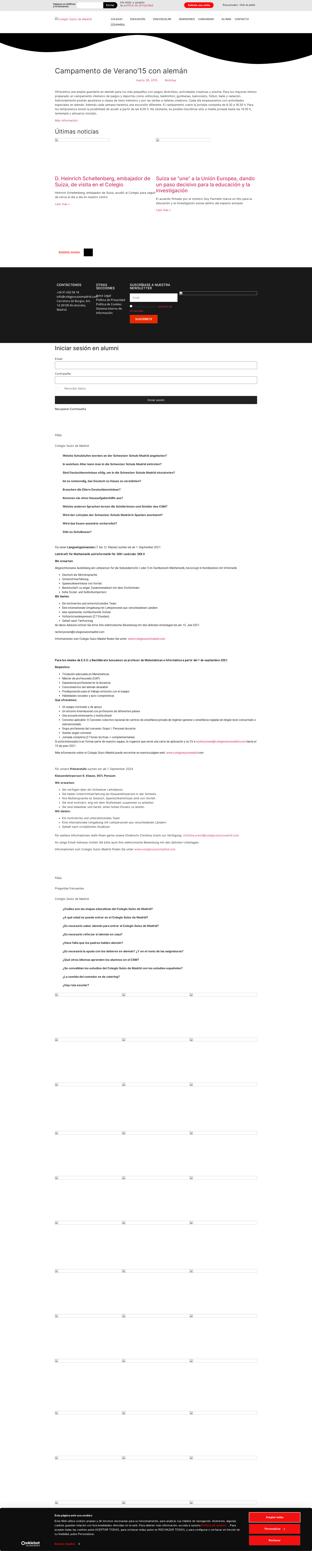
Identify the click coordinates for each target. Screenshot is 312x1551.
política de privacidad (138, 5)
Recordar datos (75, 388)
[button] (118, 19)
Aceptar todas (274, 1517)
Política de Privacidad (110, 300)
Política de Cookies (109, 304)
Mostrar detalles (65, 1543)
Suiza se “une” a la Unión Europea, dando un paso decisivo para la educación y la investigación (205, 184)
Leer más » (62, 204)
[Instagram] (68, 320)
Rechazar (275, 1540)
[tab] (156, 455)
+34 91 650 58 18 (68, 292)
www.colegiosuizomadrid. (182, 752)
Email (58, 358)
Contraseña (63, 373)
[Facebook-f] (59, 320)
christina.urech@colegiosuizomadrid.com (211, 835)
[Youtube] (77, 320)
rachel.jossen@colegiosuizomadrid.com (221, 741)
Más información (66, 120)
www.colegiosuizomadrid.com (146, 639)
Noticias (170, 80)
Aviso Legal (103, 296)
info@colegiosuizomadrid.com (77, 297)
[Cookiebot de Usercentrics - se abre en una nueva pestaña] (30, 1544)
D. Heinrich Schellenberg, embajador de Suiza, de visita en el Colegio (102, 181)
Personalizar (273, 1528)
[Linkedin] (86, 320)
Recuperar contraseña (70, 409)
